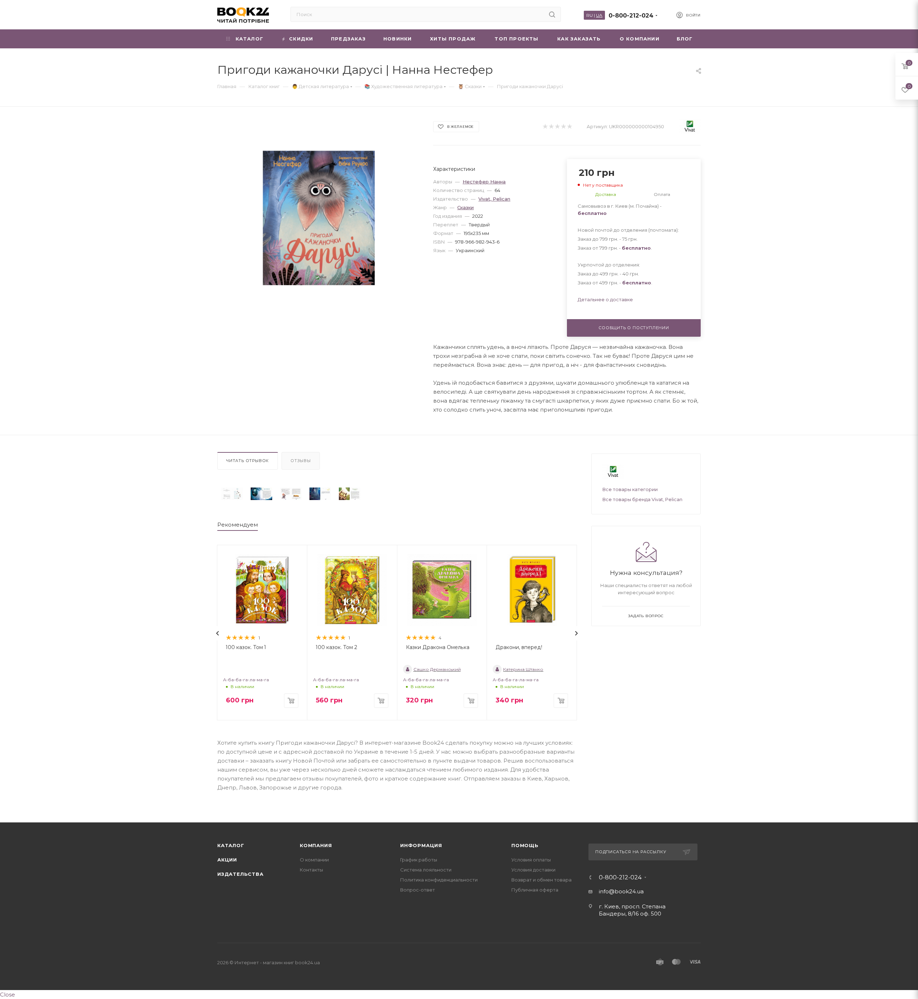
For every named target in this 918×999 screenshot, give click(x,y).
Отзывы (300, 460)
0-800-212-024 (631, 15)
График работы (418, 860)
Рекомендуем (237, 524)
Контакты (311, 870)
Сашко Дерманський (437, 669)
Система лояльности (425, 870)
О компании (314, 860)
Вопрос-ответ (417, 890)
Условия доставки (533, 870)
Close (7, 994)
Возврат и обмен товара (541, 880)
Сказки (465, 207)
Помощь (525, 845)
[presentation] (217, 633)
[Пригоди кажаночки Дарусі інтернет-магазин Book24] (319, 218)
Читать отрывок (247, 460)
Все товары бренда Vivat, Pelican (642, 499)
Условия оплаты (531, 860)
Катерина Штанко (523, 669)
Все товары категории (630, 489)
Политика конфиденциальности (439, 880)
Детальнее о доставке (605, 299)
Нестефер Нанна (484, 181)
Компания (316, 845)
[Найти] (552, 14)
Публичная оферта (534, 890)
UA (599, 15)
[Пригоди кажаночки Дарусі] (232, 494)
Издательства (240, 874)
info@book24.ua (621, 891)
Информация (421, 845)
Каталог (230, 845)
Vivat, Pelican (494, 199)
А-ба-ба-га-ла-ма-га (246, 679)
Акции (227, 860)
